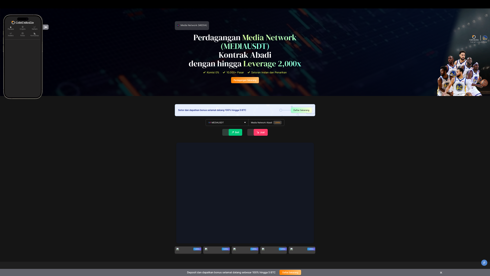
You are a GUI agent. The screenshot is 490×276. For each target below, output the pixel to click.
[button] (227, 122)
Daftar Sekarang (290, 272)
